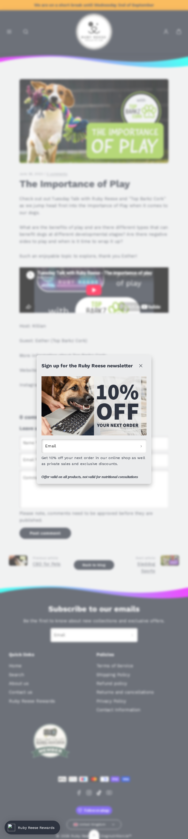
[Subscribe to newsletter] (141, 446)
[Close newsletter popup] (141, 366)
